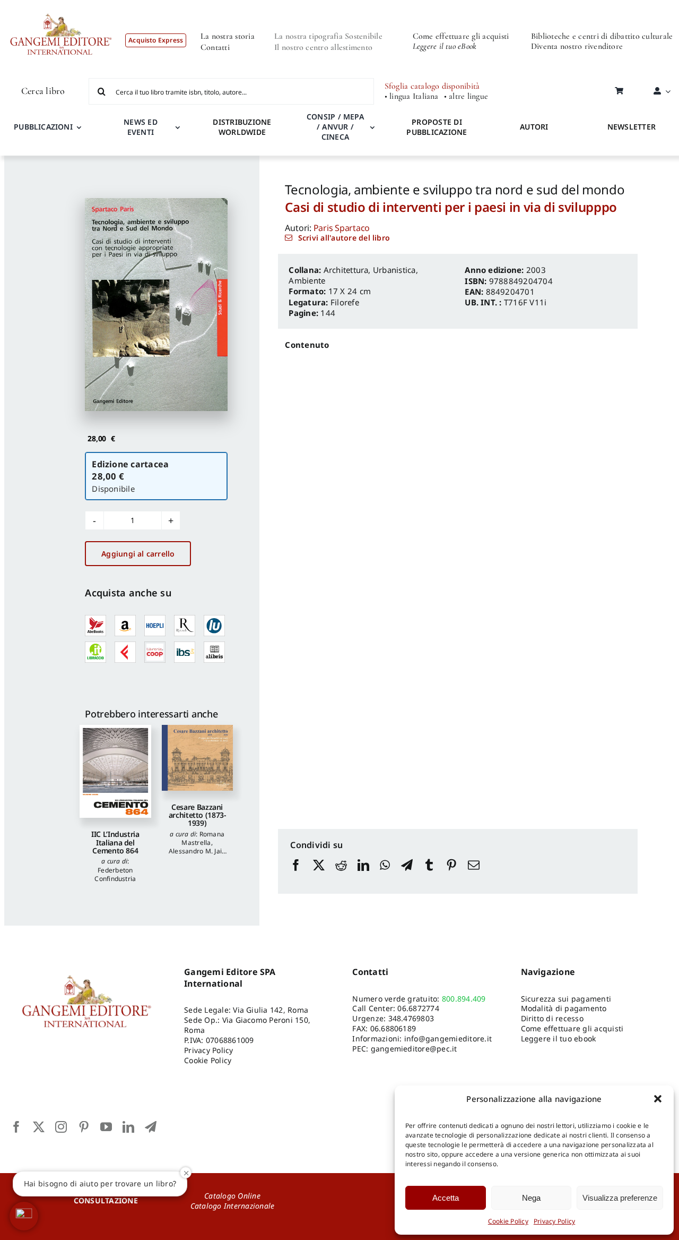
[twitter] (39, 1127)
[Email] (474, 875)
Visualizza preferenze (619, 1197)
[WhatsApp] (385, 875)
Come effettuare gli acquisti (461, 36)
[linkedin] (128, 1127)
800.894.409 (464, 999)
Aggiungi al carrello (138, 554)
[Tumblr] (429, 875)
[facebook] (16, 1127)
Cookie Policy (508, 1221)
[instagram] (61, 1127)
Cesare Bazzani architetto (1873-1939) (197, 815)
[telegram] (150, 1127)
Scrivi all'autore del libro (344, 238)
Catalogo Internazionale (232, 1206)
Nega (531, 1197)
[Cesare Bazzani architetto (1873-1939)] (197, 757)
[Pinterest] (451, 875)
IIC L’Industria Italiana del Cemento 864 (115, 842)
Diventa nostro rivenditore (577, 46)
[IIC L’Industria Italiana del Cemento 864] (115, 771)
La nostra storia (228, 36)
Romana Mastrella (202, 838)
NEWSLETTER (631, 127)
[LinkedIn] (363, 875)
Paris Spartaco (342, 228)
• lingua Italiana (412, 96)
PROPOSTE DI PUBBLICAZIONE (436, 127)
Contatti (215, 47)
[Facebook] (296, 875)
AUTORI (534, 127)
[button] (657, 1098)
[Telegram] (407, 875)
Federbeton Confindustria (115, 874)
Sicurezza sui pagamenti (566, 999)
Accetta (445, 1197)
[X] (319, 875)
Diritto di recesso (552, 1018)
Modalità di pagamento (564, 1008)
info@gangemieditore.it (448, 1038)
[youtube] (106, 1127)
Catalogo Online (232, 1196)
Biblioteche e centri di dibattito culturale (602, 36)
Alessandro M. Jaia (197, 851)
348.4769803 (411, 1018)
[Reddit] (341, 875)
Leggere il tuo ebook (558, 1038)
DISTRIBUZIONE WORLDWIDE (242, 127)
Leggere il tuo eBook (445, 46)
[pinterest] (84, 1127)
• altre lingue (466, 96)
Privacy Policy (554, 1221)
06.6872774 (418, 1008)
